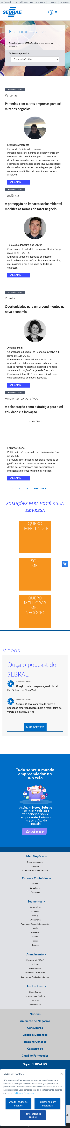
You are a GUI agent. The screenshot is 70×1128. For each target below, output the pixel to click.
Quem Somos (35, 992)
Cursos (35, 883)
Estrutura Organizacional (35, 996)
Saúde (35, 936)
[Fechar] (61, 1073)
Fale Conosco (35, 968)
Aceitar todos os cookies (18, 1103)
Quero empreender (35, 526)
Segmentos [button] (35, 901)
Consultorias (35, 888)
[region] (33, 1097)
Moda (35, 928)
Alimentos (35, 911)
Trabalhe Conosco (35, 1041)
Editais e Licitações (20, 2)
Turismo (35, 941)
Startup (35, 915)
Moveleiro (35, 932)
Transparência (35, 1004)
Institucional (6, 2)
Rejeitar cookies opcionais (47, 1103)
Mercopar (35, 945)
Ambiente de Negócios (35, 1021)
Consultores (52, 2)
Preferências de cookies (33, 1115)
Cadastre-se (35, 1048)
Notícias (35, 1014)
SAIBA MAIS (15, 182)
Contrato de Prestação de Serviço (35, 977)
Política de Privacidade (35, 972)
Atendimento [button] (35, 954)
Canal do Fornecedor (35, 1055)
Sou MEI (35, 563)
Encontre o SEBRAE (38, 2)
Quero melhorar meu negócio (35, 605)
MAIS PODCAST (35, 727)
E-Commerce (35, 920)
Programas (35, 892)
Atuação (35, 1000)
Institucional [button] (35, 986)
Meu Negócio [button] (35, 856)
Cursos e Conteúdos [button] (35, 878)
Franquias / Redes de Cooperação (35, 924)
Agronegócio (35, 907)
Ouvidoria (35, 964)
